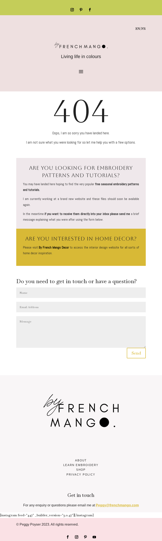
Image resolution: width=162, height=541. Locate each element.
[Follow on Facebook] (89, 9)
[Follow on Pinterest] (81, 9)
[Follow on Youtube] (94, 537)
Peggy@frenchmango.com (117, 505)
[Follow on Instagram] (72, 9)
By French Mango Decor (54, 247)
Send (136, 353)
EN (137, 28)
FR (143, 28)
